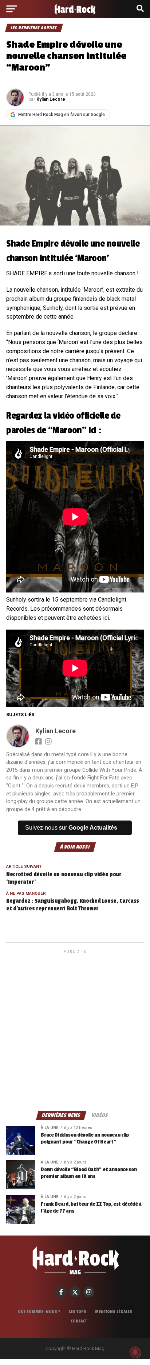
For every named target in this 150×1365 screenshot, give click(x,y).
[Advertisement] (75, 1030)
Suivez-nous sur (71, 828)
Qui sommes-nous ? (39, 1311)
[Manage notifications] (135, 1352)
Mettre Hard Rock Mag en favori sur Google (61, 114)
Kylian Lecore (50, 99)
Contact (79, 1321)
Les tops (77, 1311)
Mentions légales (113, 1311)
